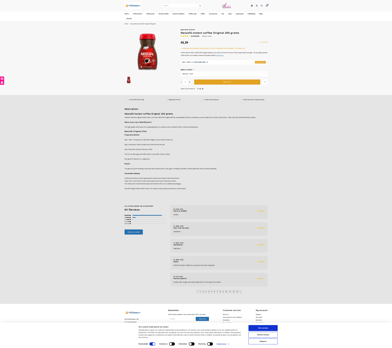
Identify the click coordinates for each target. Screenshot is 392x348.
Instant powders (178, 14)
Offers (203, 14)
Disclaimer (226, 320)
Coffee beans (137, 14)
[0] (266, 6)
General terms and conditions (232, 317)
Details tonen (221, 344)
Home (127, 14)
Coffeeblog (251, 14)
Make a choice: (187, 69)
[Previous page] (197, 292)
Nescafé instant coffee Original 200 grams (143, 24)
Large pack (239, 14)
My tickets (259, 320)
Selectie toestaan (263, 335)
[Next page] (240, 292)
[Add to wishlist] (264, 82)
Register (258, 314)
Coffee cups (192, 14)
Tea (222, 14)
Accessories (213, 14)
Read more (220, 55)
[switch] (172, 344)
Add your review (207, 36)
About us (226, 314)
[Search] (200, 6)
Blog (260, 14)
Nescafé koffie (188, 30)
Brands (129, 18)
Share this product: (188, 88)
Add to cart (227, 82)
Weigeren (263, 341)
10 (226, 291)
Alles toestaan (263, 328)
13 (237, 291)
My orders (259, 317)
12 (233, 291)
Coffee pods (150, 14)
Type (230, 14)
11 (230, 291)
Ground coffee (164, 14)
